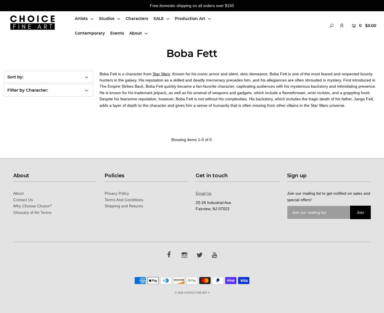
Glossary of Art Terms (32, 212)
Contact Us (23, 200)
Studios (107, 18)
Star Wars (161, 74)
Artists (82, 18)
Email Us (203, 193)
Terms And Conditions (124, 200)
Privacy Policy (117, 193)
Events (117, 33)
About (136, 33)
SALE (159, 18)
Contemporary (90, 33)
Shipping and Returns (124, 206)
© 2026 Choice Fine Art (191, 292)
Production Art (190, 18)
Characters (137, 18)
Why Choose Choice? (32, 206)
